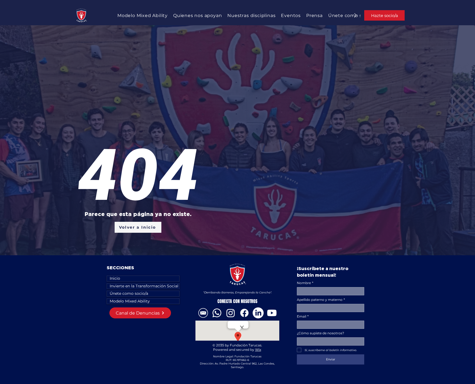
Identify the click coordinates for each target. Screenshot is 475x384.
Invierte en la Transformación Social (144, 286)
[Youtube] (271, 312)
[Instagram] (230, 312)
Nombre (305, 283)
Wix (258, 349)
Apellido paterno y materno (321, 300)
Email (303, 316)
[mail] (203, 312)
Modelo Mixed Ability (130, 301)
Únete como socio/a (129, 293)
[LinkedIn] (258, 312)
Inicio (115, 278)
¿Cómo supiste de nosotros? (320, 333)
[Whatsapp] (216, 312)
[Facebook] (244, 312)
